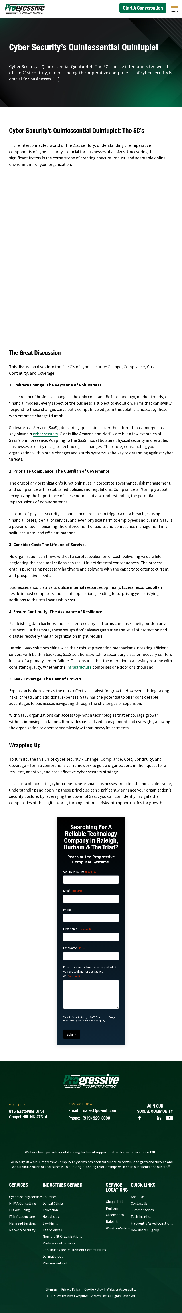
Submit (71, 1034)
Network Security (22, 1230)
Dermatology (53, 1256)
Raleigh (112, 1221)
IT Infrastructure (22, 1216)
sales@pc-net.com (92, 1110)
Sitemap (51, 1289)
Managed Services (22, 1223)
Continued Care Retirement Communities (74, 1249)
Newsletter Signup (145, 1230)
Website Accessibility (121, 1289)
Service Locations (117, 1187)
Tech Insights (141, 1216)
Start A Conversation (143, 8)
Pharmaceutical (55, 1263)
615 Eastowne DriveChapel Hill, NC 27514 (28, 1114)
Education (50, 1210)
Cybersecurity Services (26, 1196)
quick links (143, 1184)
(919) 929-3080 (89, 1117)
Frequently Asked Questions (152, 1223)
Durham (112, 1208)
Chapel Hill (114, 1201)
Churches (50, 1196)
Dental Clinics (53, 1203)
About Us (137, 1196)
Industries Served (63, 1184)
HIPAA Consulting (22, 1203)
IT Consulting (19, 1210)
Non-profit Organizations (62, 1236)
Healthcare (51, 1216)
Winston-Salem (118, 1228)
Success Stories (142, 1210)
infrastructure (79, 667)
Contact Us (139, 1203)
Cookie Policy (93, 1289)
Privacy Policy (70, 1020)
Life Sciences (52, 1230)
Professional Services (59, 1243)
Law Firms (50, 1223)
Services (18, 1184)
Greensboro (115, 1214)
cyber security (45, 433)
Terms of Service (90, 1020)
